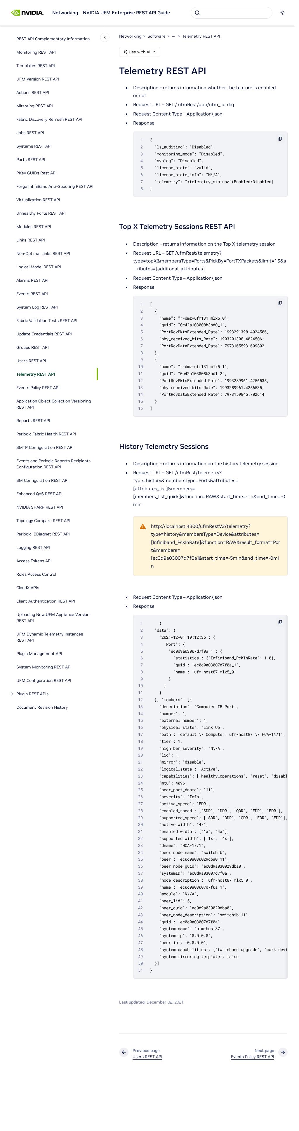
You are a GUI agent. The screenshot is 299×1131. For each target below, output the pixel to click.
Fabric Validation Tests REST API (46, 320)
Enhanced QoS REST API (39, 493)
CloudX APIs (27, 587)
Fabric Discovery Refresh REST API (49, 119)
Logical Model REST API (38, 266)
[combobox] (231, 12)
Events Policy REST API (38, 387)
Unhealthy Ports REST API (41, 213)
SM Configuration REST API (42, 480)
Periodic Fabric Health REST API (46, 434)
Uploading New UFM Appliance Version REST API (52, 617)
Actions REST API (32, 92)
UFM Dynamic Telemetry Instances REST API (49, 637)
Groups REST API (32, 347)
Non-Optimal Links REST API (43, 253)
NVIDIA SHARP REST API (39, 507)
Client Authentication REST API (45, 601)
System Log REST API (37, 307)
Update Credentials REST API (44, 334)
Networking (65, 12)
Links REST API (30, 240)
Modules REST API (33, 226)
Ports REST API (30, 159)
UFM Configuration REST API (43, 680)
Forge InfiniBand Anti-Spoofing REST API (54, 186)
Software (156, 36)
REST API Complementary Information (53, 38)
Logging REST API (33, 547)
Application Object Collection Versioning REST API (53, 404)
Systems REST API (34, 146)
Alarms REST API (32, 280)
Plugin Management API (39, 653)
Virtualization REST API (38, 199)
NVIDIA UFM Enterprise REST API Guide (126, 12)
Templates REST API (35, 65)
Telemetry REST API (35, 374)
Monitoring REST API (36, 52)
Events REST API (32, 293)
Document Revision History (42, 707)
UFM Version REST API (37, 79)
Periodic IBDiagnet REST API (43, 534)
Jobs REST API (30, 132)
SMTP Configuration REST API (45, 447)
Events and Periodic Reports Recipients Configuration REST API (53, 464)
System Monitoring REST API (44, 667)
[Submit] (197, 12)
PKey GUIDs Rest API (36, 173)
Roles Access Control (36, 574)
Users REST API (31, 360)
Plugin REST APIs (32, 693)
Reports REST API (33, 420)
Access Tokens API (34, 560)
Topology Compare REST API (43, 520)
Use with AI (139, 52)
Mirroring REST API (34, 105)
